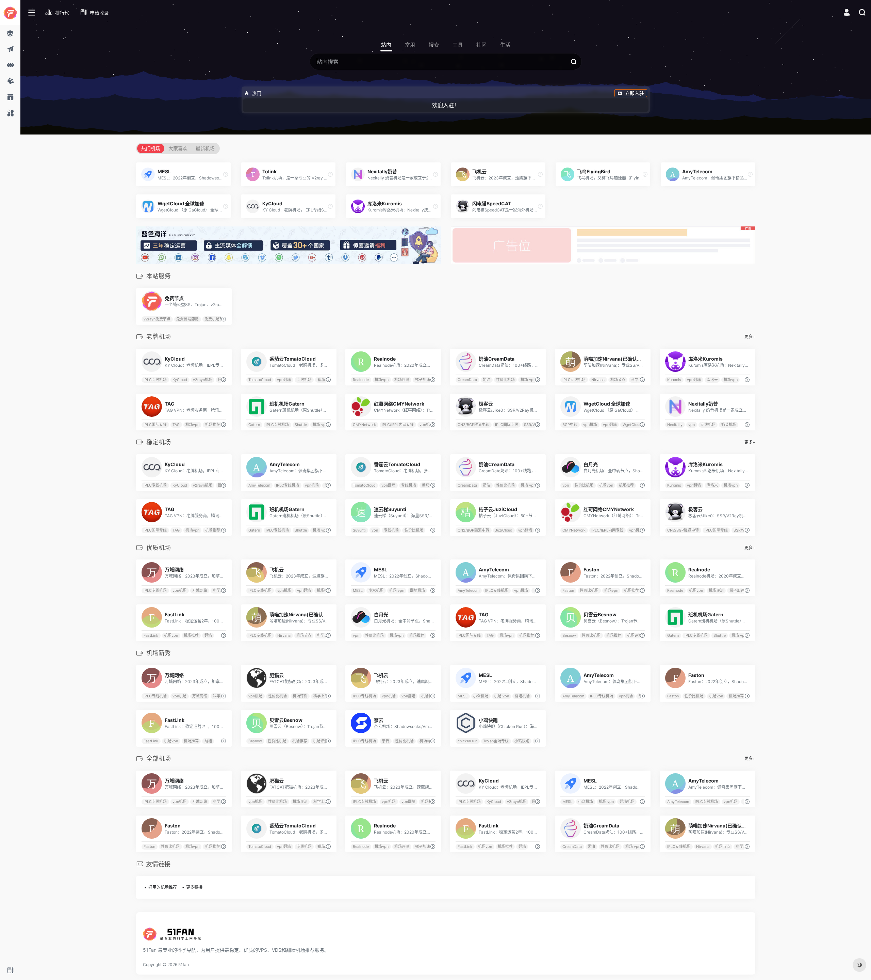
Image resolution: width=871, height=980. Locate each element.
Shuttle (301, 425)
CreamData (467, 380)
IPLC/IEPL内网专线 (398, 425)
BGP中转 (569, 425)
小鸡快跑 (521, 741)
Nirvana (598, 380)
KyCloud (179, 380)
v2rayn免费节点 (157, 319)
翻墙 (208, 635)
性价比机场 (505, 380)
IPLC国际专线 (155, 425)
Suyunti (359, 530)
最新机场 (205, 148)
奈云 (386, 741)
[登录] (846, 13)
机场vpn (382, 380)
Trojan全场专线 (496, 741)
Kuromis (674, 380)
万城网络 (199, 590)
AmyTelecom (259, 485)
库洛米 (712, 380)
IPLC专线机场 (155, 380)
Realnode (361, 380)
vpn (691, 425)
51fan (183, 964)
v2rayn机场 (202, 380)
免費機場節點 (187, 319)
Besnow (569, 635)
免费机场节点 (215, 319)
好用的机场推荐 (162, 887)
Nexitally (675, 425)
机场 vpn (528, 380)
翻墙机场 (417, 590)
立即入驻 (634, 93)
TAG (176, 425)
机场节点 (617, 380)
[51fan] (173, 936)
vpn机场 (426, 425)
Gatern (254, 425)
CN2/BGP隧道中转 (474, 425)
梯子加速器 (424, 380)
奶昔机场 (728, 425)
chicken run (468, 741)
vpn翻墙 (284, 380)
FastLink (151, 635)
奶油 (486, 380)
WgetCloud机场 (636, 425)
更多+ (749, 336)
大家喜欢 (177, 148)
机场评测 (401, 380)
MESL (358, 590)
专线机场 (304, 380)
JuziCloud (503, 530)
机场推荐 (212, 425)
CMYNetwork (364, 425)
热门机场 (150, 148)
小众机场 (376, 590)
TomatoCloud (259, 380)
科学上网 (638, 380)
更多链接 (194, 887)
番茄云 (322, 380)
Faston (568, 590)
